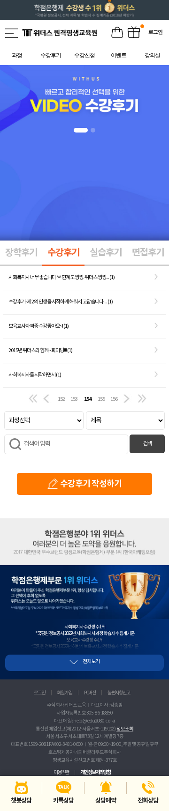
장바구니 (117, 32)
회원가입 (64, 693)
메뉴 (12, 33)
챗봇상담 (21, 800)
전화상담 (148, 800)
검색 (147, 444)
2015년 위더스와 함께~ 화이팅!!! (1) (40, 350)
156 (113, 399)
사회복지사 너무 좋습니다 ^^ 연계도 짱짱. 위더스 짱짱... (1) (61, 277)
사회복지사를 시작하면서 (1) (34, 375)
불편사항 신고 (119, 693)
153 (73, 399)
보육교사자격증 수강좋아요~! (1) (38, 326)
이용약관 (61, 772)
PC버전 (90, 693)
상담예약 (105, 800)
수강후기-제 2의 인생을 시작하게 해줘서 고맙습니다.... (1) (60, 302)
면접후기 (148, 252)
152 (61, 399)
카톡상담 (63, 800)
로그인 (39, 693)
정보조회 (124, 729)
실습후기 (106, 252)
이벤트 (134, 32)
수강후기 (63, 252)
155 (101, 399)
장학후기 (21, 252)
